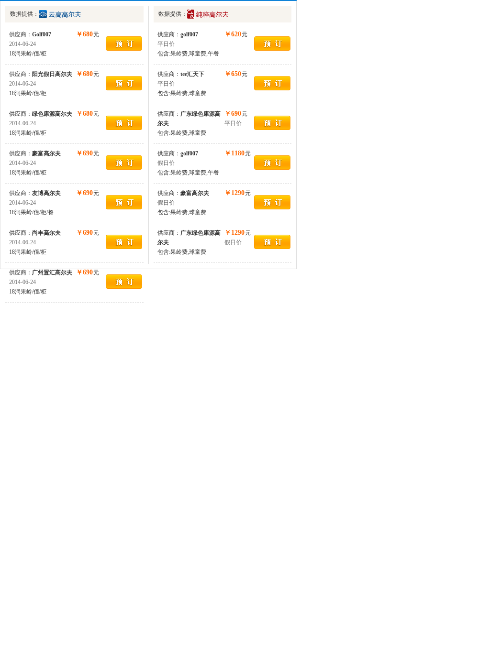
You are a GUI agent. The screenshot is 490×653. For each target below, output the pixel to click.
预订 (124, 43)
